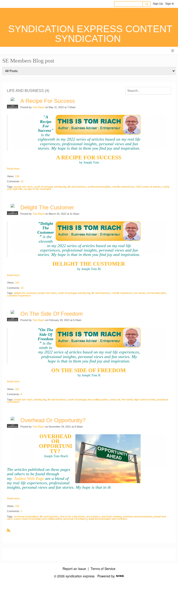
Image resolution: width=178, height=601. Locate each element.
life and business (77, 186)
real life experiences (123, 186)
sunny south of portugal (27, 518)
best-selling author (52, 518)
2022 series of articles (148, 186)
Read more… (14, 168)
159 (17, 176)
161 (17, 389)
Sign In (169, 3)
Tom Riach (38, 107)
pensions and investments (138, 516)
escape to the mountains (37, 189)
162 (17, 282)
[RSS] (8, 530)
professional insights (99, 186)
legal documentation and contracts (108, 518)
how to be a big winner (72, 516)
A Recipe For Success (47, 101)
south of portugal (43, 186)
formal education (156, 293)
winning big (60, 186)
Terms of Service (103, 568)
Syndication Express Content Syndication (90, 33)
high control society (145, 399)
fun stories (140, 293)
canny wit (114, 399)
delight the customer (25, 293)
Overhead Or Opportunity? (53, 420)
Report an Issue (74, 568)
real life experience (122, 293)
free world (127, 399)
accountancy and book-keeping (104, 516)
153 (17, 506)
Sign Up (158, 3)
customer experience (19, 295)
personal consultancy (75, 518)
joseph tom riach (23, 186)
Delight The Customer (47, 207)
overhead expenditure (26, 516)
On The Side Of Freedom (51, 314)
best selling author (98, 399)
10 (22, 181)
